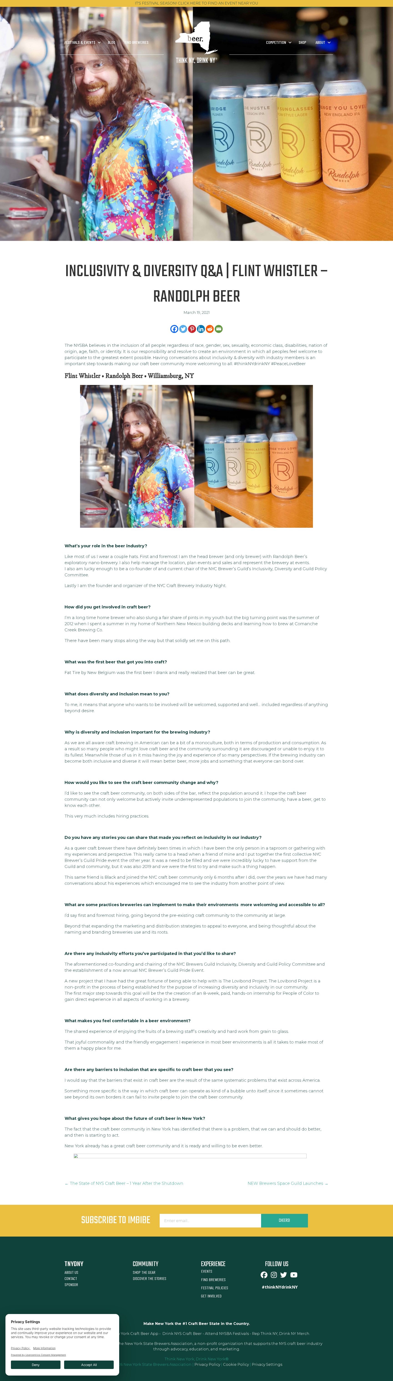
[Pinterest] (192, 329)
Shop (302, 42)
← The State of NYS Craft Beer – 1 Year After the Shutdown (124, 1183)
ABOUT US (71, 1272)
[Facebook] (174, 329)
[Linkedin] (201, 329)
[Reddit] (210, 329)
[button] (99, 42)
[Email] (219, 329)
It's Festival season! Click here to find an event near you (196, 3)
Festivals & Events (80, 42)
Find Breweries (137, 42)
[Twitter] (183, 329)
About (320, 42)
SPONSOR (71, 1284)
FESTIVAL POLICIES (214, 1287)
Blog (111, 42)
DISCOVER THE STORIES (149, 1278)
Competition (276, 42)
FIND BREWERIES (213, 1279)
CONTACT (71, 1278)
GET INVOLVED (211, 1295)
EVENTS (206, 1271)
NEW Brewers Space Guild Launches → (288, 1183)
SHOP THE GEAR (144, 1272)
